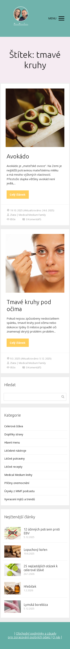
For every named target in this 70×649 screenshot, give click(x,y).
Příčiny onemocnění (16, 483)
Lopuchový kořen (35, 549)
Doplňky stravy (13, 434)
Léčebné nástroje (15, 450)
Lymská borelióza (36, 604)
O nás (56, 637)
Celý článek (17, 194)
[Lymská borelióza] (12, 606)
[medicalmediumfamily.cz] (21, 18)
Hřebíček (30, 586)
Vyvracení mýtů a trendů (19, 499)
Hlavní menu (12, 442)
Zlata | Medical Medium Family (28, 215)
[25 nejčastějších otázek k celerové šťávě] (12, 570)
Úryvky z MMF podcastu (19, 491)
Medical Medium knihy (18, 475)
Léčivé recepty (13, 466)
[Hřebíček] (12, 588)
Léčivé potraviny (14, 458)
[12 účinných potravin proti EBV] (12, 533)
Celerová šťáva (13, 426)
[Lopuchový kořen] (12, 551)
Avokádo (18, 156)
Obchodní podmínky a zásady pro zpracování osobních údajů (32, 635)
